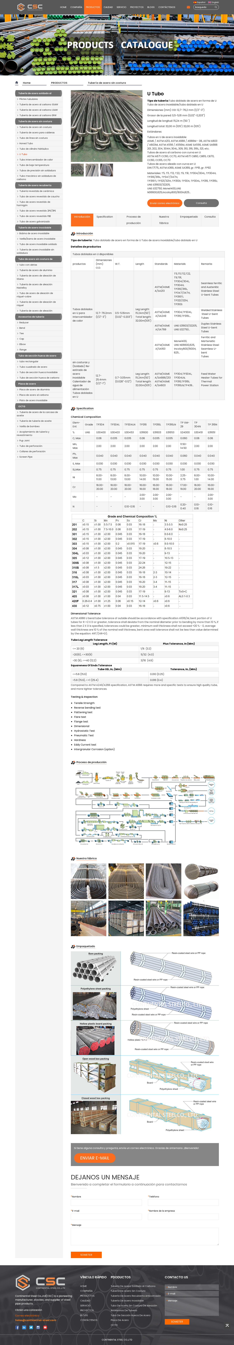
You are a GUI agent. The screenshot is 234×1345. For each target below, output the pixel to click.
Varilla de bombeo (29, 426)
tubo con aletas (28, 264)
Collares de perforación (32, 451)
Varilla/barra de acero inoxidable (37, 238)
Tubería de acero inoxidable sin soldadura (35, 251)
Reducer (24, 322)
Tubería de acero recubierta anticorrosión (136, 1295)
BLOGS (151, 7)
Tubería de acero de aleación (35, 310)
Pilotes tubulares (28, 99)
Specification (105, 217)
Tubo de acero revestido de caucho (39, 196)
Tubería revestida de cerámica (36, 191)
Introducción (82, 217)
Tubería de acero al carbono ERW (38, 115)
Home (27, 83)
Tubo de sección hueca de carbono (39, 377)
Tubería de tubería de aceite (35, 421)
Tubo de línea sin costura (33, 138)
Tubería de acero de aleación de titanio (36, 277)
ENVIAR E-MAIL (94, 1158)
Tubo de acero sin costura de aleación (134, 1305)
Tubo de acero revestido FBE (35, 216)
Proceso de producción (133, 220)
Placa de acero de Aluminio (34, 389)
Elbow (22, 344)
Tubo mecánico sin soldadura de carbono (36, 177)
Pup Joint (24, 440)
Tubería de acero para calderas (37, 132)
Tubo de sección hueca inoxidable (38, 372)
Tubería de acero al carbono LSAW (38, 109)
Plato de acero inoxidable (33, 400)
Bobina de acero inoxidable (34, 233)
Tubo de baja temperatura (34, 165)
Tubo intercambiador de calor (36, 159)
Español (201, 2)
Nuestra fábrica (164, 220)
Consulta (201, 203)
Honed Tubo (26, 143)
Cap (21, 338)
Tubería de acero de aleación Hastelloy (34, 286)
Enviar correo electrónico (164, 203)
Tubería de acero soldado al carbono (133, 1286)
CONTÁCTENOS (166, 7)
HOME (63, 7)
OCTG (114, 1325)
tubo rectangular (28, 361)
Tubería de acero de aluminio (35, 270)
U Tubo (23, 154)
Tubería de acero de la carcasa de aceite (37, 414)
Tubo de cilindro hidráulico (34, 148)
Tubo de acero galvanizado (34, 221)
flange (23, 349)
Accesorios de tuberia (124, 1310)
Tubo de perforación (30, 446)
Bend (22, 328)
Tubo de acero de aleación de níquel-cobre (35, 295)
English (215, 2)
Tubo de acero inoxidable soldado (38, 244)
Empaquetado (189, 217)
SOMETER (86, 1255)
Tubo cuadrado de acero (33, 366)
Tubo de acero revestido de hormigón (33, 203)
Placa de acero (120, 1320)
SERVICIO (121, 7)
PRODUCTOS (93, 7)
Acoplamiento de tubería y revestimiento (33, 433)
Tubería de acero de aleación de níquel (36, 303)
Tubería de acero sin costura (107, 83)
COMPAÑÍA (76, 7)
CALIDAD (108, 7)
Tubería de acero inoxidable (127, 1300)
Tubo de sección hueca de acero (130, 1315)
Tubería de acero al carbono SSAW (38, 104)
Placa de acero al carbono (34, 395)
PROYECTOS (137, 7)
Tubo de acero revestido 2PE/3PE (37, 210)
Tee (21, 333)
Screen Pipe (25, 456)
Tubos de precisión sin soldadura (37, 170)
